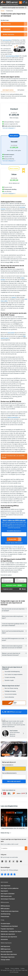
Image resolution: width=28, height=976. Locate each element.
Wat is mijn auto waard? (14, 781)
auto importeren (7, 40)
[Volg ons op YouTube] (20, 861)
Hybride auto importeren (8, 934)
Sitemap (7, 968)
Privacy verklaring (15, 968)
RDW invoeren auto (6, 896)
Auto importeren (5, 885)
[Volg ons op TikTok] (13, 861)
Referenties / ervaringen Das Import (11, 931)
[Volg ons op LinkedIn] (2, 861)
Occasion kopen (5, 923)
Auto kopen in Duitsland (7, 893)
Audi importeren (5, 946)
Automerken (4, 939)
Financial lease (5, 916)
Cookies (23, 968)
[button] (23, 733)
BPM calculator (19, 543)
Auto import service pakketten (9, 888)
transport (13, 297)
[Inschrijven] (26, 848)
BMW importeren (5, 949)
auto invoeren (11, 332)
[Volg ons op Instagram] (5, 861)
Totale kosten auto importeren (9, 911)
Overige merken (5, 959)
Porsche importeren (6, 951)
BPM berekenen (5, 906)
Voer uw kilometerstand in (9, 773)
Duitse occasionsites (13, 417)
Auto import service (8, 90)
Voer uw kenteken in (7, 765)
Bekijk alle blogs (5, 833)
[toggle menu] (26, 2)
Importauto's (4, 891)
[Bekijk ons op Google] (17, 861)
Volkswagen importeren (7, 957)
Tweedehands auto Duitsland (9, 926)
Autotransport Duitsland (8, 899)
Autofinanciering (5, 914)
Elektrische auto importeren (9, 936)
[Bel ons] (20, 2)
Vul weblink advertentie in (14, 531)
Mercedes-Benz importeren (9, 954)
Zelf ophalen (20, 90)
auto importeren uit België (12, 56)
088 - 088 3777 (8, 712)
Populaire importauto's (7, 929)
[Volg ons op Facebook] (9, 861)
